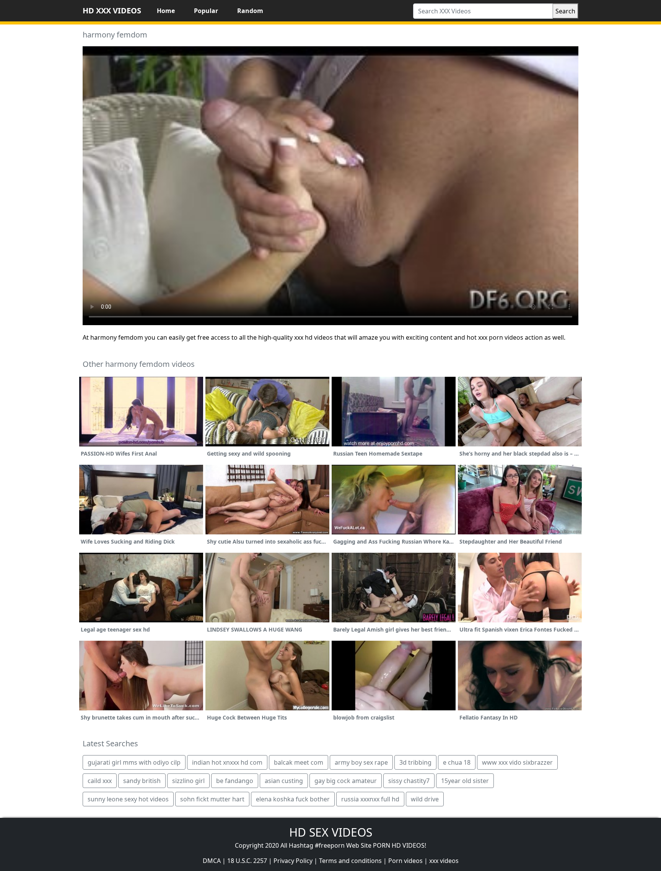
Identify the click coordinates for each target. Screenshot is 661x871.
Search (565, 11)
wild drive (425, 799)
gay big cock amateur (345, 781)
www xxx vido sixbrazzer (517, 762)
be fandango (234, 781)
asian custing (284, 781)
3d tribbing (415, 762)
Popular (206, 11)
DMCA (212, 860)
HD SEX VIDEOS (330, 832)
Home (166, 11)
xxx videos (444, 860)
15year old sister (465, 781)
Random (250, 11)
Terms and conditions (350, 860)
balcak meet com (298, 762)
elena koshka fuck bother (293, 799)
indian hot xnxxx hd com (227, 762)
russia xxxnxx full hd (370, 799)
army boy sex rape (361, 762)
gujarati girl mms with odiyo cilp (134, 762)
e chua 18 (457, 762)
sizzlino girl (188, 781)
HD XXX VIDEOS (112, 10)
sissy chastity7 (409, 781)
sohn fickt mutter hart (212, 799)
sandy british (142, 781)
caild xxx (100, 781)
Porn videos (405, 860)
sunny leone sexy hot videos (128, 799)
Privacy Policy (293, 860)
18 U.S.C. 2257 (247, 860)
